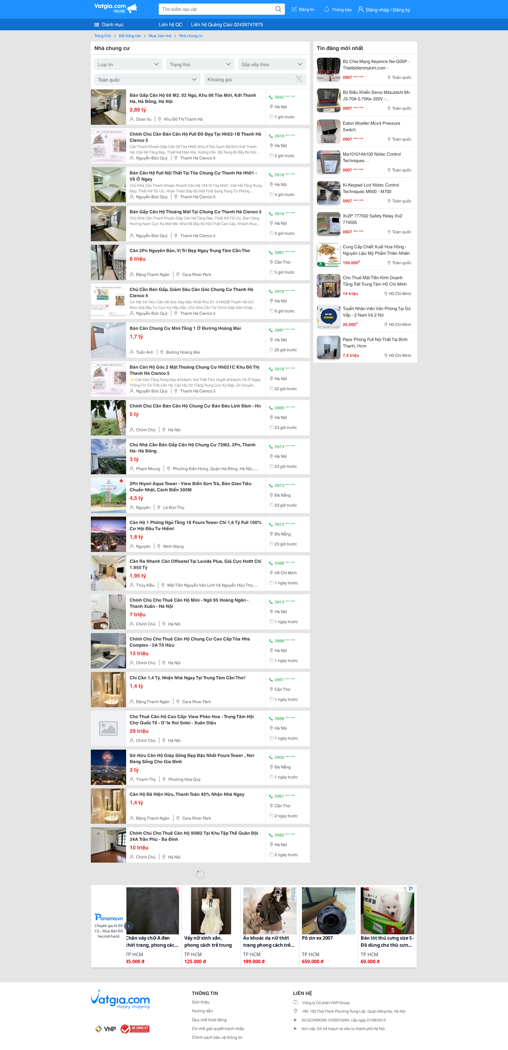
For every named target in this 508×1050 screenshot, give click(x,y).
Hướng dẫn (202, 1011)
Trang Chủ (102, 35)
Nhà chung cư (191, 35)
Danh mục (112, 24)
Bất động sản (130, 35)
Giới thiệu (201, 1002)
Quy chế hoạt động (209, 1019)
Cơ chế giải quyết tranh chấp (218, 1028)
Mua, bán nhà (160, 35)
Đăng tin (306, 9)
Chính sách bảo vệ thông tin (217, 1037)
